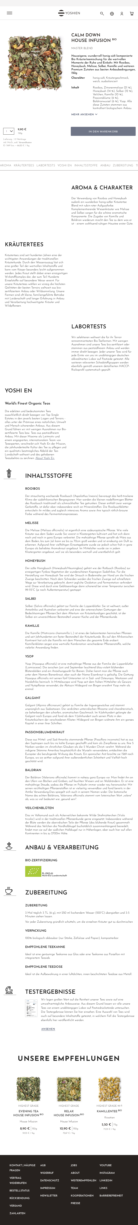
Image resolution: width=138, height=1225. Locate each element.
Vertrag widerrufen (18, 1181)
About (75, 1173)
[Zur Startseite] (12, 27)
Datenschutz (49, 1180)
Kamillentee (109, 1111)
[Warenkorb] (131, 13)
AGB (43, 1165)
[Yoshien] (69, 13)
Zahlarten (17, 1213)
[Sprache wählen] (112, 13)
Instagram (107, 1173)
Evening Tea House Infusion (28, 1113)
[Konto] (121, 13)
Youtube (106, 1165)
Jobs (74, 1165)
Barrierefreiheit (111, 1196)
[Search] (102, 13)
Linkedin (106, 1180)
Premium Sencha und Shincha (46, 3)
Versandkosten (25, 142)
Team (74, 1188)
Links (103, 1188)
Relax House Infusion (69, 1113)
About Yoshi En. (45, 458)
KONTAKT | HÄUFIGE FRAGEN (22, 1168)
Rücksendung (20, 1198)
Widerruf (47, 1173)
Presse (75, 1203)
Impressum (47, 1188)
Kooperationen (82, 1196)
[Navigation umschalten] (9, 13)
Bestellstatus (19, 1190)
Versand (16, 1206)
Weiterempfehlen (83, 1180)
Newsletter (48, 1196)
